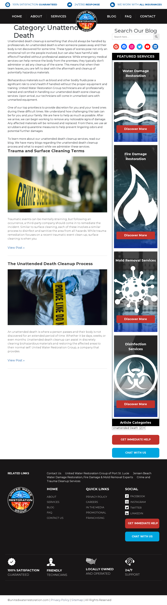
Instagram (138, 502)
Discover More (135, 129)
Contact (148, 16)
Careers (92, 502)
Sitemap (77, 600)
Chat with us (135, 452)
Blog (111, 16)
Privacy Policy (60, 600)
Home (17, 16)
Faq (128, 16)
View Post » (16, 247)
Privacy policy (96, 496)
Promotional (96, 512)
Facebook (137, 496)
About (36, 16)
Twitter (136, 507)
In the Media (95, 507)
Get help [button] (136, 439)
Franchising (95, 517)
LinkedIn (136, 513)
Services (58, 16)
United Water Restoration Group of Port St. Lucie (97, 473)
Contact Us (54, 473)
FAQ (49, 512)
